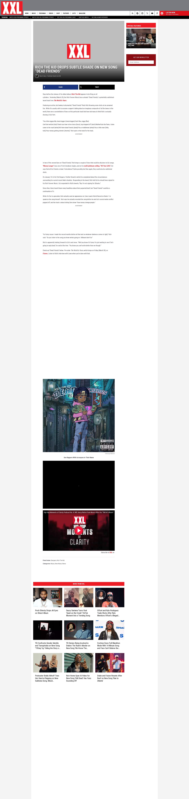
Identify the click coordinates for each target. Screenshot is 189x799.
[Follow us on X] (147, 13)
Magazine (82, 13)
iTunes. (45, 253)
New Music (58, 563)
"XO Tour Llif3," (105, 166)
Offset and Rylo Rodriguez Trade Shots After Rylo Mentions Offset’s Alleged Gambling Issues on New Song (109, 613)
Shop (58, 13)
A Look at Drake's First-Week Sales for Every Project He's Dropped (140, 44)
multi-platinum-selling (92, 166)
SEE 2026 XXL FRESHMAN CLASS (66, 17)
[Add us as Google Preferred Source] (137, 13)
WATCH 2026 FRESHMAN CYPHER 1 (19, 17)
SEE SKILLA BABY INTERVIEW (100, 17)
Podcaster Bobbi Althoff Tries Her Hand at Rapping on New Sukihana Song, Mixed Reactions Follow (47, 678)
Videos (51, 13)
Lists (74, 13)
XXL (111, 552)
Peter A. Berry (42, 76)
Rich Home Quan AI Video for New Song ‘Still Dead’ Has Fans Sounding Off (78, 678)
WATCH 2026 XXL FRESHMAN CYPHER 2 (43, 17)
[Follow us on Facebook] (157, 13)
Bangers (53, 560)
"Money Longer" (48, 166)
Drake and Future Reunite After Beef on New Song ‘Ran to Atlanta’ (109, 678)
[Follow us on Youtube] (152, 13)
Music (34, 13)
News (27, 13)
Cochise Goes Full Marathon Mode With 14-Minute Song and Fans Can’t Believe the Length (108, 645)
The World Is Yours (60, 100)
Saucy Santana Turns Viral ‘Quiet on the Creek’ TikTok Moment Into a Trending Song (78, 613)
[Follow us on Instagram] (142, 13)
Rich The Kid (76, 94)
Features (66, 13)
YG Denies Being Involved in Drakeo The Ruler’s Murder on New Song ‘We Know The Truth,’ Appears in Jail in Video (78, 645)
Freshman (42, 13)
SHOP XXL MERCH (84, 17)
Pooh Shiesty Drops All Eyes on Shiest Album (46, 611)
